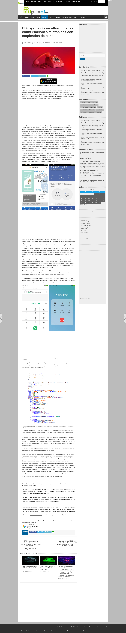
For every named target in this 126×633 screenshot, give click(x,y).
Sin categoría (100, 109)
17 (103, 198)
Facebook (75, 630)
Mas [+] (76, 17)
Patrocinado (84, 109)
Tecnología (33, 1)
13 (89, 198)
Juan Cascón (85, 627)
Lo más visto (67, 1)
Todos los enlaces (84, 236)
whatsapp (47, 76)
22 (96, 200)
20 (89, 200)
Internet (44, 1)
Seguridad (91, 109)
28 (92, 202)
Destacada (35, 43)
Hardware (27, 17)
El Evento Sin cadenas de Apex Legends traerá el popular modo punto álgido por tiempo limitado (65, 543)
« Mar (81, 204)
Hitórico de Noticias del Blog (87, 238)
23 (99, 200)
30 (99, 202)
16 (99, 198)
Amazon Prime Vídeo (85, 298)
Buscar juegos (83, 220)
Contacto (27, 1)
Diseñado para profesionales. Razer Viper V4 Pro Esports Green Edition (48, 568)
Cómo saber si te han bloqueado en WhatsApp (92, 72)
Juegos (39, 1)
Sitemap (82, 630)
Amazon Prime (83, 297)
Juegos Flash (83, 228)
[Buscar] (106, 1)
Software (51, 17)
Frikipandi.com (76, 627)
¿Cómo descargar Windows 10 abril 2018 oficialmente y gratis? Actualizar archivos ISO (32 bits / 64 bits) (92, 92)
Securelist (59, 476)
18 (81, 200)
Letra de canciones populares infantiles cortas (92, 70)
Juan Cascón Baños (29, 42)
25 (81, 202)
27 (89, 202)
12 (85, 198)
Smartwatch (84, 112)
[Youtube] (96, 2)
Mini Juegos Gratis (76, 1)
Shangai (36, 630)
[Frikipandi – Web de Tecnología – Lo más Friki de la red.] (38, 10)
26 (85, 202)
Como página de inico (85, 225)
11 (81, 198)
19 (85, 200)
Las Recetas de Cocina (85, 221)
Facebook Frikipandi (85, 227)
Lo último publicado (57, 1)
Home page (21, 630)
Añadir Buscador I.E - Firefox (59, 630)
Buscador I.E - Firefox (85, 223)
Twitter (69, 630)
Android (26, 43)
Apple (30, 43)
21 (92, 200)
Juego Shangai (84, 232)
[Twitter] (94, 2)
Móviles (50, 1)
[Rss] (91, 2)
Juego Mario (83, 230)
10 (103, 196)
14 (92, 198)
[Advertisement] (48, 113)
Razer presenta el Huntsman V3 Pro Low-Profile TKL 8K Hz (30, 568)
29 (96, 202)
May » (85, 204)
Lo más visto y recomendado (88, 107)
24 (103, 200)
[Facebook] (92, 2)
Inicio (21, 17)
